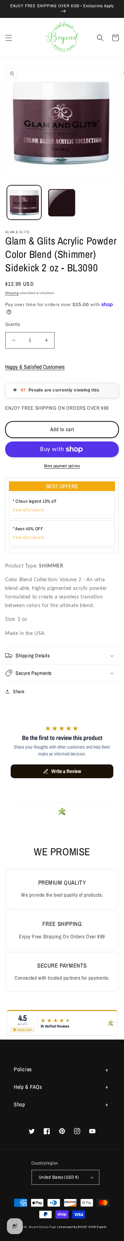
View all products (28, 510)
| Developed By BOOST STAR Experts (81, 1227)
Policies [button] (23, 1069)
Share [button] (18, 691)
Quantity (12, 324)
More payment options (62, 466)
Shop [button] (19, 1104)
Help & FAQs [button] (28, 1087)
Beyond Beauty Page (42, 1227)
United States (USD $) (59, 1177)
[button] (8, 37)
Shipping (12, 293)
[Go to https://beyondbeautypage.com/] (62, 38)
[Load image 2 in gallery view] (62, 202)
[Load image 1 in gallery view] (24, 202)
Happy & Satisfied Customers (35, 367)
